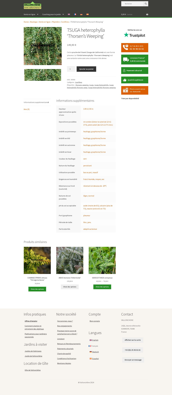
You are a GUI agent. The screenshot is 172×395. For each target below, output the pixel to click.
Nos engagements (64, 326)
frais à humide (89, 179)
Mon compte (95, 321)
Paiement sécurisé (134, 70)
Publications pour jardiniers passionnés (36, 335)
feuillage (86, 131)
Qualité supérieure (135, 80)
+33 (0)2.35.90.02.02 (132, 350)
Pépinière (56, 22)
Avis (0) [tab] (26, 109)
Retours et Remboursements (69, 344)
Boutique (33, 22)
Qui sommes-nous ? (65, 321)
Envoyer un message (133, 360)
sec (103, 179)
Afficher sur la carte (133, 340)
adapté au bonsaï (90, 229)
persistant (87, 165)
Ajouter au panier (86, 69)
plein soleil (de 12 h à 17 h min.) (100, 125)
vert (85, 159)
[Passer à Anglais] (69, 14)
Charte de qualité (64, 353)
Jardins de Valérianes (33, 351)
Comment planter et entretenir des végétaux (34, 327)
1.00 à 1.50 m (88, 109)
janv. (89, 222)
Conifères (65, 22)
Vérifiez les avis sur (135, 30)
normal (91, 196)
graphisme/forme (98, 131)
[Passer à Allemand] (81, 14)
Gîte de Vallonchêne (33, 370)
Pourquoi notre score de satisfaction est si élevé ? (67, 332)
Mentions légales (64, 363)
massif (95, 172)
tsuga (91, 85)
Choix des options (37, 289)
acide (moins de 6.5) (91, 205)
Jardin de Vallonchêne (33, 356)
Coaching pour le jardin (51, 14)
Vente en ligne (29, 14)
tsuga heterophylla (101, 85)
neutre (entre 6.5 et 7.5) (96, 208)
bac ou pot (87, 172)
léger (85, 196)
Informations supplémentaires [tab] (36, 102)
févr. (85, 222)
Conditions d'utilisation (66, 358)
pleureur (86, 215)
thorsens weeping (81, 85)
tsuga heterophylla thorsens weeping (102, 88)
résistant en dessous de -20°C (95, 186)
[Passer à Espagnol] (87, 14)
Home (26, 22)
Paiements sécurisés (65, 348)
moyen (98, 179)
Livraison (60, 339)
